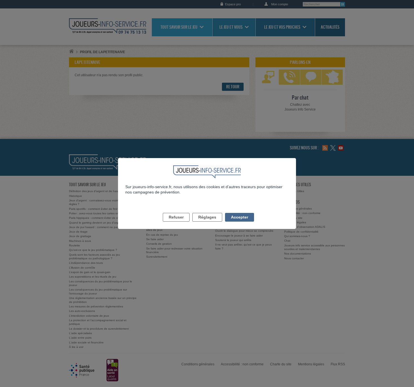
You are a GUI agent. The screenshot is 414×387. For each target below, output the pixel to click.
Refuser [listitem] (176, 217)
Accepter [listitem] (239, 217)
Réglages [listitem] (207, 217)
